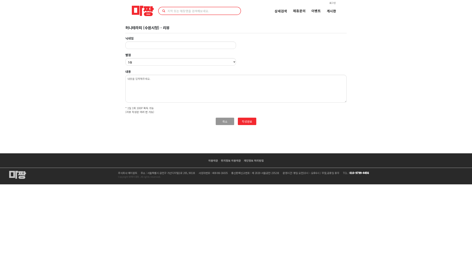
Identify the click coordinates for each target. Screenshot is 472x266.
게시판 (331, 10)
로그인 (332, 3)
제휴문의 (299, 10)
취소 (225, 121)
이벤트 (316, 10)
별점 (128, 55)
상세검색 (281, 10)
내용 (128, 71)
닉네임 (129, 38)
